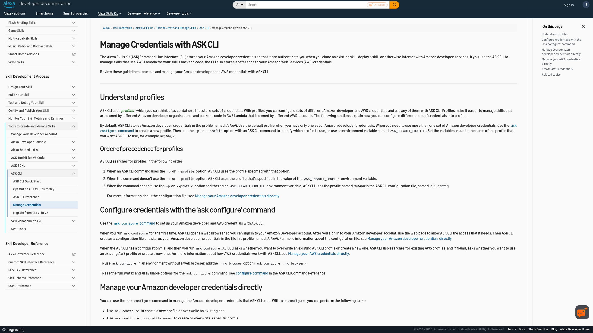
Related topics (551, 74)
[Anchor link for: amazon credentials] (266, 286)
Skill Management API (26, 221)
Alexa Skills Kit (108, 13)
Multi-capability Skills (23, 38)
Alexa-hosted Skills (24, 150)
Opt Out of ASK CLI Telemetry (33, 189)
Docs (522, 329)
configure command (252, 273)
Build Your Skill (18, 95)
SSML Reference (19, 286)
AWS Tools (18, 229)
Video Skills (16, 62)
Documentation (122, 28)
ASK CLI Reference (26, 197)
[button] (108, 15)
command (134, 223)
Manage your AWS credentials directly (318, 253)
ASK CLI (16, 173)
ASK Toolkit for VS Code (27, 158)
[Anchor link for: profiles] (168, 96)
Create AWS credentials (557, 69)
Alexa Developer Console (28, 142)
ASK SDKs (18, 165)
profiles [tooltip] (128, 110)
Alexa (106, 28)
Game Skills (16, 30)
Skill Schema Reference (24, 278)
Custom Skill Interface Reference (31, 262)
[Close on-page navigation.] (583, 25)
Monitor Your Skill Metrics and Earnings (36, 118)
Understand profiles (555, 34)
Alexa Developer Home (575, 329)
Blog (554, 329)
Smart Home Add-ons (23, 54)
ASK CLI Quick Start (27, 181)
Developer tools (178, 13)
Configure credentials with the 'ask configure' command (561, 42)
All (238, 4)
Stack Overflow (538, 329)
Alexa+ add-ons (15, 13)
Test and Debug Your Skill (26, 103)
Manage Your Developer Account (34, 134)
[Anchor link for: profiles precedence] (186, 148)
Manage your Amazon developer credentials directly (237, 196)
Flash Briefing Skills (22, 23)
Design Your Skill (20, 87)
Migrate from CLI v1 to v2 (30, 213)
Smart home (44, 13)
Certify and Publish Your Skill (28, 110)
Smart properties (75, 13)
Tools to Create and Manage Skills (31, 126)
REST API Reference (22, 270)
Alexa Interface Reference (26, 254)
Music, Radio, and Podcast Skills (30, 46)
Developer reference (142, 13)
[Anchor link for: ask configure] (279, 209)
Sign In (569, 5)
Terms (512, 329)
